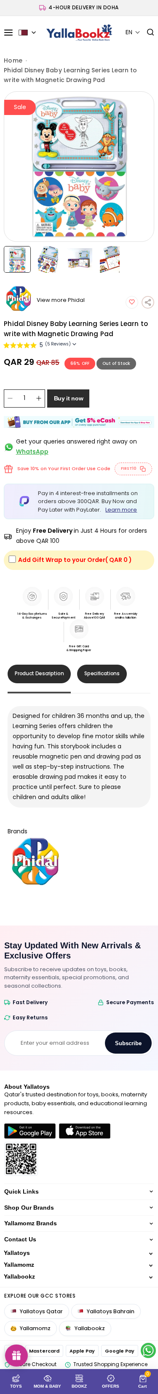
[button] (133, 32)
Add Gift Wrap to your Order (75, 560)
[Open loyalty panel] (16, 1356)
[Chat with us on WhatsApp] (148, 1350)
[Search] (147, 32)
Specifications (102, 673)
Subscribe (128, 1043)
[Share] (148, 302)
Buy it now (68, 398)
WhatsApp (32, 451)
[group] (78, 166)
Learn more (121, 510)
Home (13, 60)
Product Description (39, 673)
